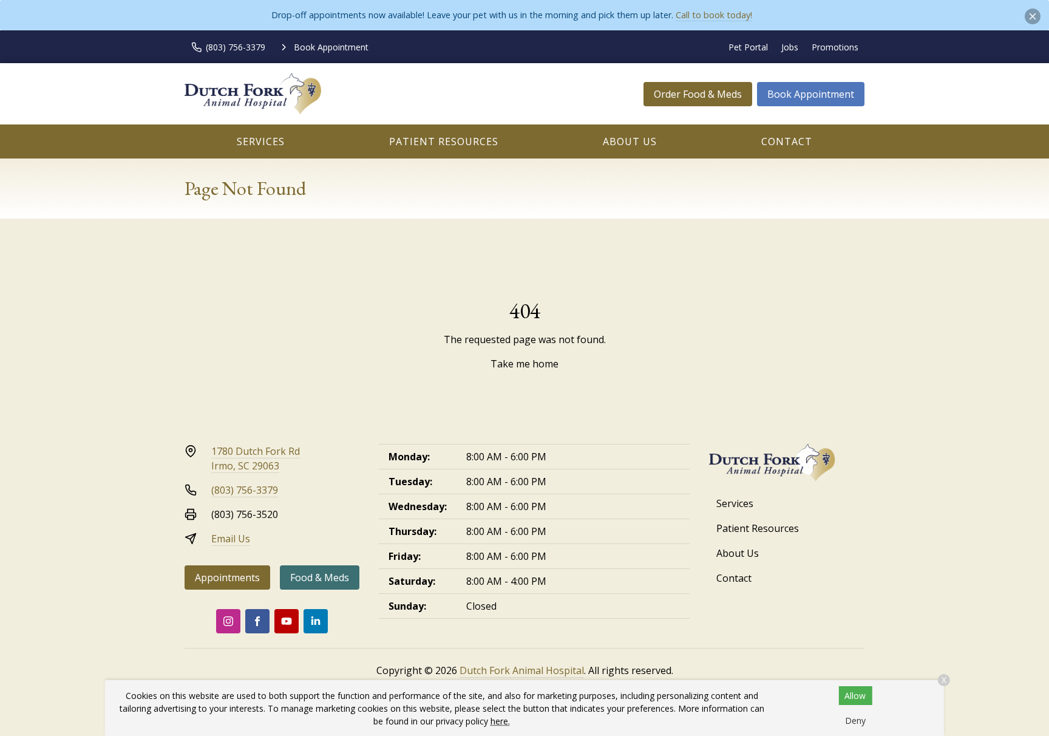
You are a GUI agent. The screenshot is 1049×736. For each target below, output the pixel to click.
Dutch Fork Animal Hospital (522, 670)
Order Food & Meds (698, 94)
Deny (855, 720)
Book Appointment (810, 94)
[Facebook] (257, 621)
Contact (786, 141)
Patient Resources (443, 141)
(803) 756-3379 (244, 490)
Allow (855, 695)
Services (261, 141)
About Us (630, 141)
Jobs (789, 47)
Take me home (524, 363)
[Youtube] (286, 621)
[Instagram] (228, 621)
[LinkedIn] (316, 621)
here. (500, 721)
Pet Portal (748, 47)
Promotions (835, 47)
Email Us (230, 538)
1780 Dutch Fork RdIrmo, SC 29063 (255, 458)
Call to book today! (714, 15)
